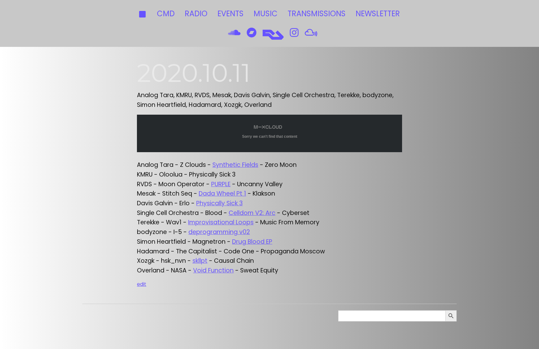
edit (141, 284)
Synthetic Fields (235, 165)
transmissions (317, 13)
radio (196, 13)
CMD (166, 13)
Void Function (213, 270)
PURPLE (221, 184)
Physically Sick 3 (219, 203)
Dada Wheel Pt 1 (222, 193)
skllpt (199, 261)
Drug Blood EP (252, 241)
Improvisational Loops (221, 222)
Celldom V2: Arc (252, 213)
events (230, 13)
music (266, 13)
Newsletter (378, 13)
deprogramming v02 (219, 232)
